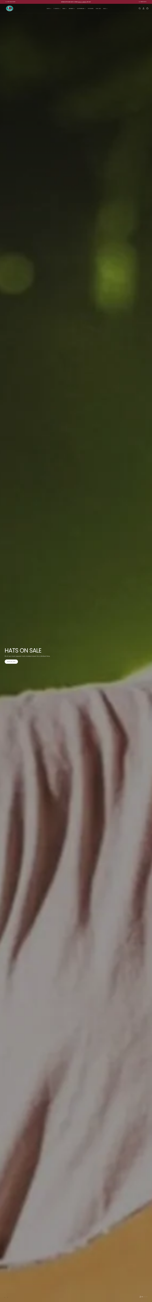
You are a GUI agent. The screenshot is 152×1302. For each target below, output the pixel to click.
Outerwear (80, 8)
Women (71, 8)
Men (64, 8)
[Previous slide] (4, 1297)
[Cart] (147, 8)
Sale (104, 8)
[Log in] (143, 8)
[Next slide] (8, 1297)
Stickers (91, 8)
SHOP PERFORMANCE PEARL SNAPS (16, 661)
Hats (48, 8)
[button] (139, 8)
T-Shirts (56, 8)
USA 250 (98, 8)
